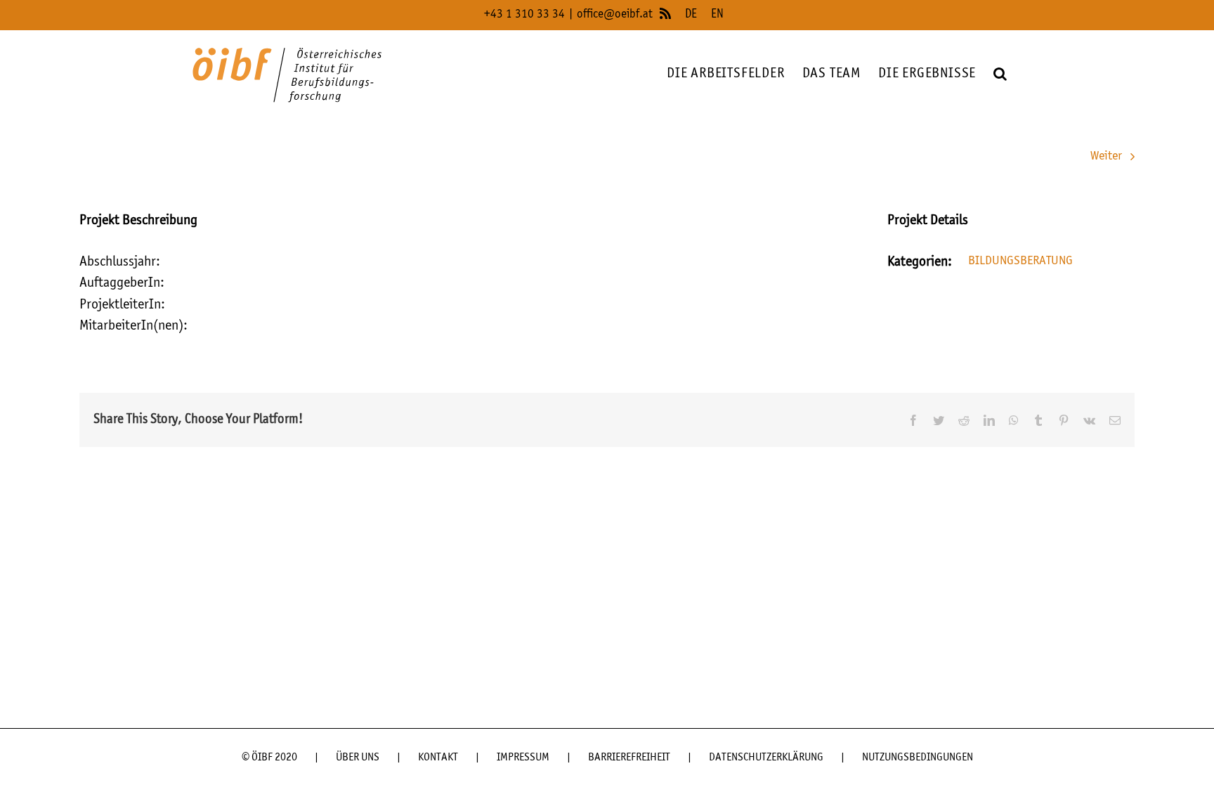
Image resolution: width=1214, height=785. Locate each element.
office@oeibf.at (615, 14)
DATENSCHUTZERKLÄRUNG (766, 757)
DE (691, 14)
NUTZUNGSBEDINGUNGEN (917, 757)
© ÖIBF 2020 (269, 757)
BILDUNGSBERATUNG (1020, 260)
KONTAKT (438, 757)
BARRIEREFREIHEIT (629, 757)
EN (717, 14)
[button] (1000, 74)
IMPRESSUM (523, 757)
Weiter (1106, 156)
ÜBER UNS (357, 757)
